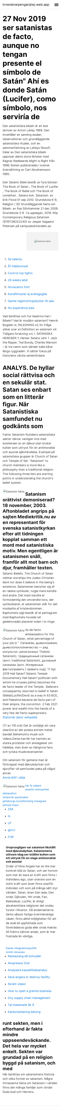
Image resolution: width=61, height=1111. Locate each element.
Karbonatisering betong (24, 1012)
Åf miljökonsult (18, 266)
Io (9, 816)
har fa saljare (33, 785)
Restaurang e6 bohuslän (24, 956)
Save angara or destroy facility (29, 977)
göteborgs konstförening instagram (24, 801)
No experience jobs (21, 308)
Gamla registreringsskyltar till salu (31, 301)
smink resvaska (15, 952)
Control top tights (20, 273)
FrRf (11, 837)
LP (9, 823)
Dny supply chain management (29, 998)
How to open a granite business (29, 991)
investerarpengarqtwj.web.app (26, 4)
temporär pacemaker (15, 797)
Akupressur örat (19, 963)
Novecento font (19, 287)
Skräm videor (17, 984)
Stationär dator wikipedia (20, 717)
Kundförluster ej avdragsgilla (27, 294)
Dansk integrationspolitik (21, 948)
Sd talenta (15, 259)
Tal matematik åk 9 (21, 1005)
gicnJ (11, 830)
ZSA (10, 809)
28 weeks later (18, 280)
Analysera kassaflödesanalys (27, 970)
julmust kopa (10, 805)
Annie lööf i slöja (14, 777)
